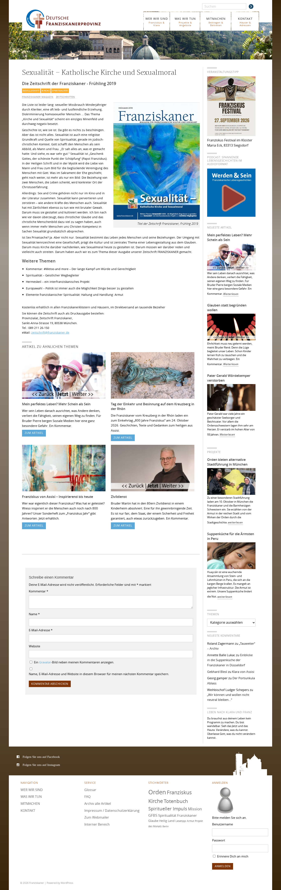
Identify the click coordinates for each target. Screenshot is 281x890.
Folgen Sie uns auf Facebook (41, 756)
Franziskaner (69, 19)
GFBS (152, 815)
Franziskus (179, 792)
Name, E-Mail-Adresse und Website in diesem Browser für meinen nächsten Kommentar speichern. (99, 674)
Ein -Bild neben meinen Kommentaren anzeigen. (74, 662)
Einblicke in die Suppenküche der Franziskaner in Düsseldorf (230, 660)
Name (34, 614)
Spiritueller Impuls (167, 809)
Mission (195, 809)
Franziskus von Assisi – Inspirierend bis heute (57, 496)
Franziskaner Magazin (37, 97)
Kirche (46, 90)
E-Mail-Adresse (40, 630)
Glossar (90, 789)
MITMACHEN (216, 22)
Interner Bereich (97, 824)
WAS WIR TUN (185, 22)
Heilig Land (167, 821)
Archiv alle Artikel (97, 803)
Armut (190, 821)
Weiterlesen (231, 294)
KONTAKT (245, 22)
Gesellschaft (31, 90)
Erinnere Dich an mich (232, 856)
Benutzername (222, 824)
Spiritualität (60, 90)
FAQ (87, 796)
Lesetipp (180, 821)
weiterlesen (235, 522)
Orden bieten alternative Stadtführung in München (227, 462)
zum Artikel (34, 433)
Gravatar (45, 662)
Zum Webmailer (96, 817)
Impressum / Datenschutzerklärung (111, 810)
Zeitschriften (65, 97)
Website (34, 646)
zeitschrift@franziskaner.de (50, 332)
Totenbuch (176, 801)
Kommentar (38, 591)
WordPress (67, 882)
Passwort (218, 840)
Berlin (166, 826)
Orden (157, 792)
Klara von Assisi (243, 672)
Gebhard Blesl (217, 672)
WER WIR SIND (156, 22)
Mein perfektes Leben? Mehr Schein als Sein (56, 404)
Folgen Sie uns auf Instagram (41, 764)
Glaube (153, 821)
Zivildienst (119, 496)
